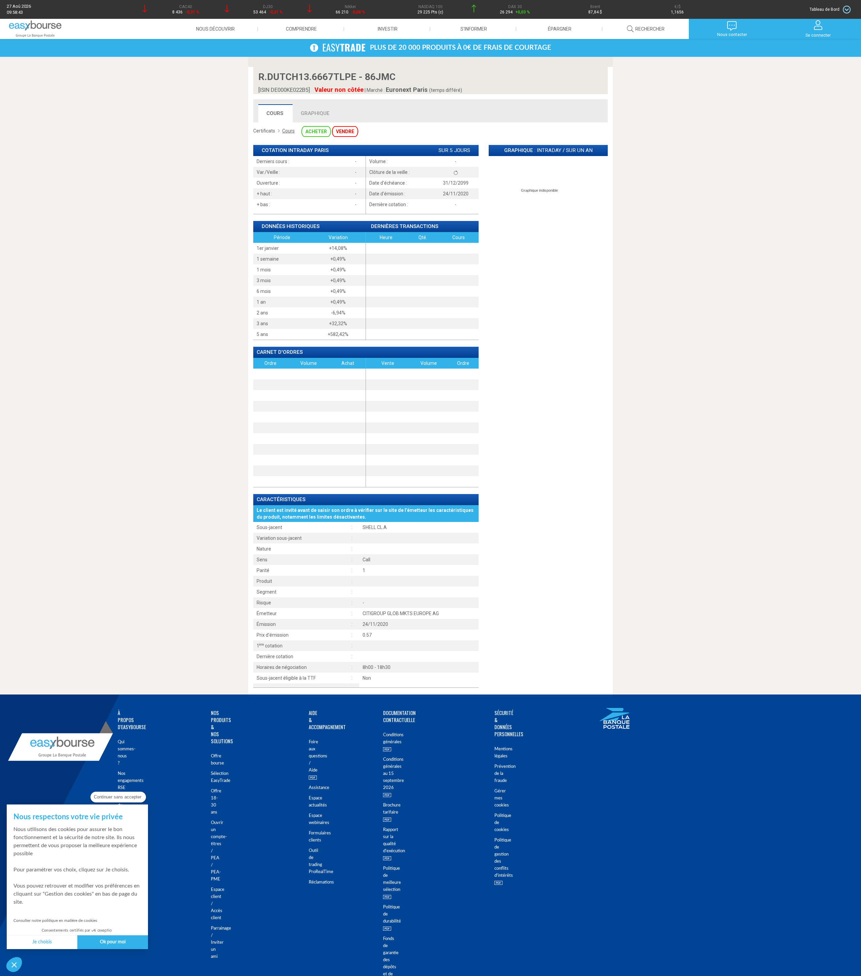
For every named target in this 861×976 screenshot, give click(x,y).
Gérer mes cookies (499, 798)
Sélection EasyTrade (215, 777)
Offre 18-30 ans (215, 802)
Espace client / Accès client (215, 904)
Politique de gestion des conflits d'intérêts (499, 858)
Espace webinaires (310, 819)
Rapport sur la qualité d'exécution (389, 840)
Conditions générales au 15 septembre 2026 (389, 773)
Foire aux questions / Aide (310, 756)
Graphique (315, 113)
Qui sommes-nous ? (121, 752)
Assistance (310, 788)
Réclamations (310, 882)
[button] (14, 964)
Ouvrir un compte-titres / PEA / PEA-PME (215, 851)
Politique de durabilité (389, 914)
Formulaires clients (310, 836)
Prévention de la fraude (499, 773)
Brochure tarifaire (389, 809)
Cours (274, 113)
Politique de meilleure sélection (389, 879)
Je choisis (42, 942)
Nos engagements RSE (121, 781)
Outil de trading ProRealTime (310, 861)
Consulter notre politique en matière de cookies (55, 920)
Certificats (264, 131)
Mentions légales (499, 752)
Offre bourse (215, 759)
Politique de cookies (499, 823)
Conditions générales (389, 738)
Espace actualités (310, 802)
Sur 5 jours (454, 150)
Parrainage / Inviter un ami (215, 942)
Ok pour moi (113, 942)
